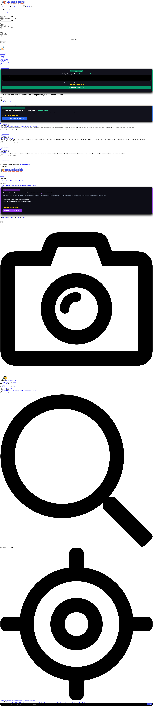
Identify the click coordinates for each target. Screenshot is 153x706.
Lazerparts (2, 186)
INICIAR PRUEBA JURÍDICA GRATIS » (12, 210)
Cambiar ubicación (6, 386)
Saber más (34, 704)
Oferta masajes (3, 152)
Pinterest (13, 180)
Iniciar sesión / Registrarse (18, 6)
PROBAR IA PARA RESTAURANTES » (76, 87)
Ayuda (13, 386)
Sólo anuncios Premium (6, 36)
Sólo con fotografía (5, 35)
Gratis (3, 30)
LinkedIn (21, 180)
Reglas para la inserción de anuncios (29, 185)
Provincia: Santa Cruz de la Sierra (6, 104)
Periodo (1, 31)
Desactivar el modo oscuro (7, 388)
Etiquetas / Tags (74, 39)
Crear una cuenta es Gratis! (24, 164)
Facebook (8, 180)
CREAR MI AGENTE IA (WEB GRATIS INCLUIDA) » (14, 118)
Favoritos (35, 6)
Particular (10, 103)
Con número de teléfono (6, 38)
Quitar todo (29, 104)
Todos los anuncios (4, 103)
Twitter (17, 180)
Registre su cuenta (12, 383)
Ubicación (28, 6)
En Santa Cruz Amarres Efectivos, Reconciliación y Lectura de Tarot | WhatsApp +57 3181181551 (19, 126)
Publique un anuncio (6, 6)
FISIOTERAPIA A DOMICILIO (6, 138)
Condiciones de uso (18, 185)
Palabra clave (2, 15)
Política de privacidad (10, 185)
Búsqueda (14, 382)
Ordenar (2, 102)
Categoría (2, 17)
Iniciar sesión (4, 383)
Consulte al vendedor (6, 28)
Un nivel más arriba (5, 68)
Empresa (13, 103)
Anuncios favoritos (5, 385)
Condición (2, 21)
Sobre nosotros (3, 185)
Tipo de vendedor (3, 33)
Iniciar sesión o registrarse (11, 380)
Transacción (2, 24)
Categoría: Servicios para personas (19, 104)
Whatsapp (3, 180)
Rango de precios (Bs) (4, 26)
